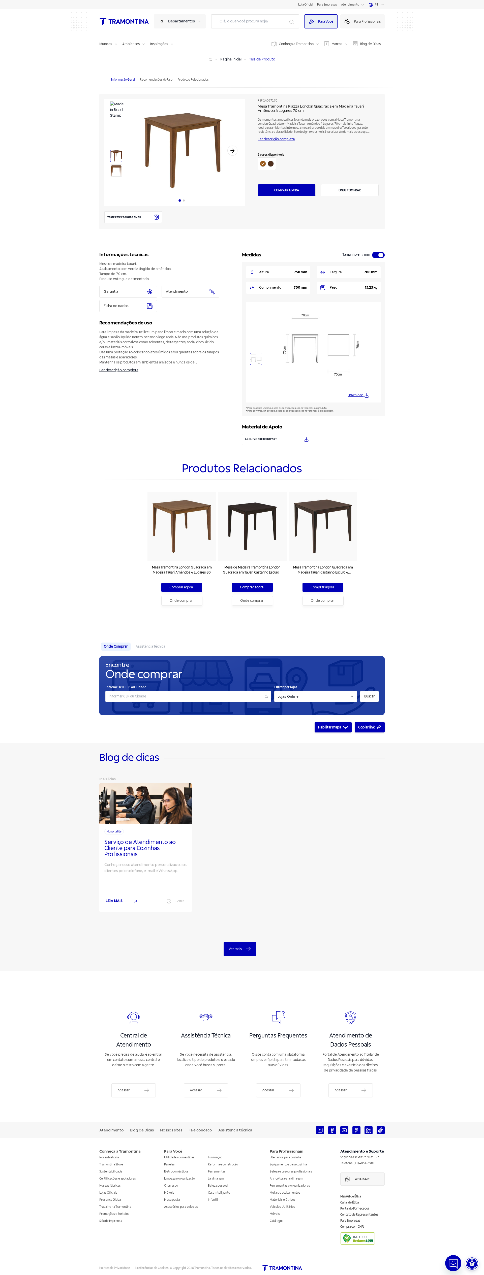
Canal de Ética (349, 1202)
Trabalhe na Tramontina (115, 1207)
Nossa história (109, 1157)
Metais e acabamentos (285, 1192)
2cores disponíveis (271, 154)
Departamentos (181, 21)
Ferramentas (217, 1171)
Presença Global (110, 1199)
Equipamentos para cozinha (288, 1164)
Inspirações (159, 44)
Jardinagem (216, 1178)
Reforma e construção (223, 1164)
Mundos (105, 44)
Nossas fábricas (110, 1185)
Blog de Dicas (370, 44)
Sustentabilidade (110, 1171)
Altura (264, 272)
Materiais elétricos (282, 1199)
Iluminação (215, 1157)
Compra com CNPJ (352, 1226)
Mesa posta (172, 1199)
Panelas (169, 1164)
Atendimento (350, 4)
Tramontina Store (111, 1164)
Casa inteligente (219, 1192)
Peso (333, 287)
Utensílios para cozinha (285, 1157)
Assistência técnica (235, 1130)
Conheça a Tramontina (296, 44)
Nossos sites (171, 1130)
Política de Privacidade (114, 1268)
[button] (472, 1263)
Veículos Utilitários (282, 1207)
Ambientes (131, 44)
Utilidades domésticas (179, 1157)
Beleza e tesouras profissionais (291, 1171)
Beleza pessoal (218, 1185)
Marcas (336, 44)
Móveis (169, 1192)
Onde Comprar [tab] (116, 646)
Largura (336, 272)
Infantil (213, 1199)
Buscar (369, 696)
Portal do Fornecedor (354, 1208)
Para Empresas (327, 4)
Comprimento (270, 287)
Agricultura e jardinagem (286, 1178)
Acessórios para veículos (181, 1207)
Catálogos (276, 1221)
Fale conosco (200, 1130)
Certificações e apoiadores (117, 1178)
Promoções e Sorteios (114, 1214)
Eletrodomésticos (176, 1171)
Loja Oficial (305, 4)
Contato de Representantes (359, 1214)
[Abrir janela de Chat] (453, 1263)
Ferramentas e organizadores (290, 1185)
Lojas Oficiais (108, 1192)
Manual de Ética (350, 1196)
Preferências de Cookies (152, 1268)
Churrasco (171, 1185)
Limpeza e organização (179, 1178)
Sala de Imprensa (110, 1221)
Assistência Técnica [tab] (150, 646)
